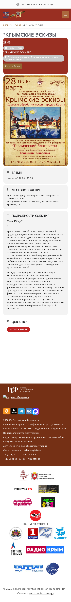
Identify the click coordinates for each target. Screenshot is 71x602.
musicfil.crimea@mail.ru (34, 445)
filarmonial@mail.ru (28, 432)
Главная (8, 25)
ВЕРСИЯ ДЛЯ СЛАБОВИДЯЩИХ (38, 4)
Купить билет (18, 329)
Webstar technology (41, 593)
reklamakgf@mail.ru (34, 450)
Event (18, 25)
